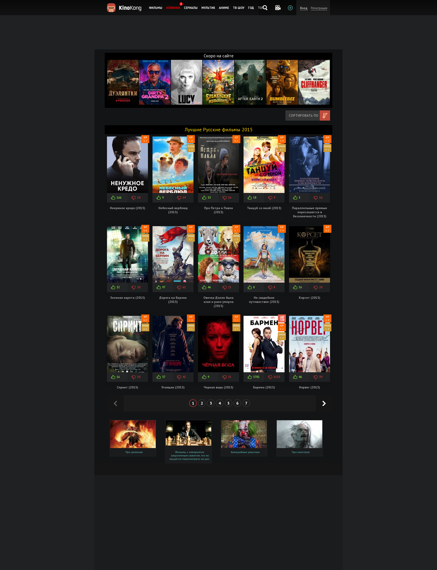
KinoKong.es (125, 7)
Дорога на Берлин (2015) (173, 300)
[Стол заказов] (290, 7)
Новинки (173, 8)
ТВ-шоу (238, 8)
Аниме (224, 8)
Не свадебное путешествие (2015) (264, 300)
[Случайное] (277, 7)
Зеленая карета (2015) (127, 298)
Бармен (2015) (264, 387)
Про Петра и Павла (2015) (218, 210)
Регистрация (319, 8)
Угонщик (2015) (173, 387)
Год (251, 8)
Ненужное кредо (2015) (127, 208)
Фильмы (155, 8)
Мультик (208, 8)
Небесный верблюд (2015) (173, 210)
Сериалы (191, 8)
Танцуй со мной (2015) (264, 208)
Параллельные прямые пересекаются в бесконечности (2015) (309, 212)
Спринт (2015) (127, 387)
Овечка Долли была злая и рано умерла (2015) (218, 302)
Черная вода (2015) (218, 387)
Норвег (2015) (309, 387)
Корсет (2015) (309, 298)
